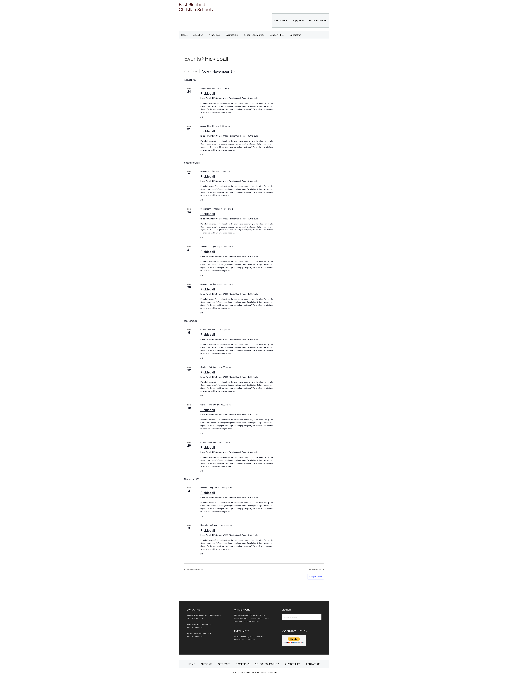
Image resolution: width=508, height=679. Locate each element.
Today (195, 71)
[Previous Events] (185, 71)
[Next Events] (188, 71)
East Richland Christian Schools (216, 6)
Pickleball (207, 93)
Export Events (316, 576)
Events (192, 58)
